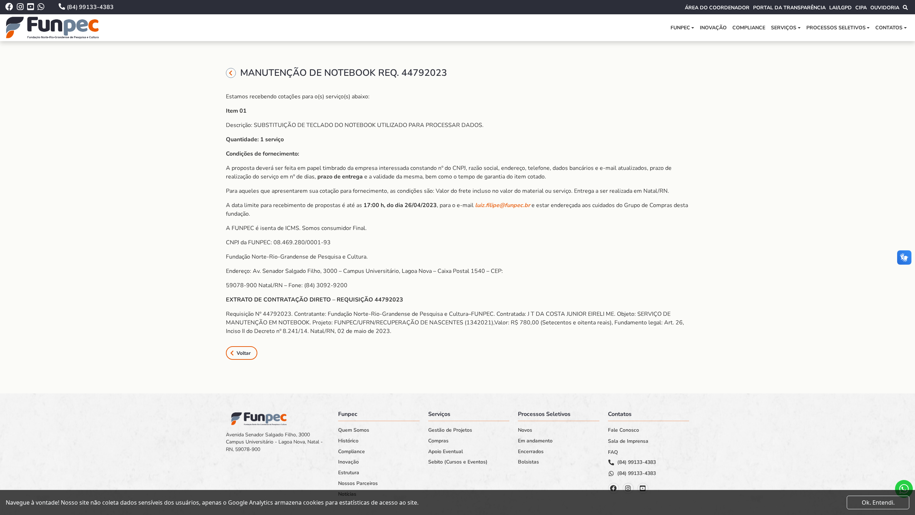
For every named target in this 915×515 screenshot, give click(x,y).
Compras (438, 441)
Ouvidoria (884, 7)
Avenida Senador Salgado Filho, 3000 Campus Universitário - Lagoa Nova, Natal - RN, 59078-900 (274, 442)
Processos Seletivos (836, 27)
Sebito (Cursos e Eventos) (458, 462)
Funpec (680, 27)
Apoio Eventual (445, 451)
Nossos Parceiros (358, 483)
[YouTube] (642, 488)
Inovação (713, 27)
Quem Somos (353, 430)
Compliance (748, 27)
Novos (525, 430)
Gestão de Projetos (450, 430)
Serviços (783, 27)
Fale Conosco (623, 430)
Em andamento (535, 441)
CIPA (861, 7)
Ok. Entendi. (878, 502)
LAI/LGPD (840, 7)
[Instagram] (628, 488)
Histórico (348, 441)
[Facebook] (613, 488)
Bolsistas (528, 462)
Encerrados (531, 451)
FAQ (613, 452)
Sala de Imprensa (628, 441)
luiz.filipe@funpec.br (502, 205)
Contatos (888, 27)
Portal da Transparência (789, 7)
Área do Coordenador (717, 7)
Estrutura (348, 473)
